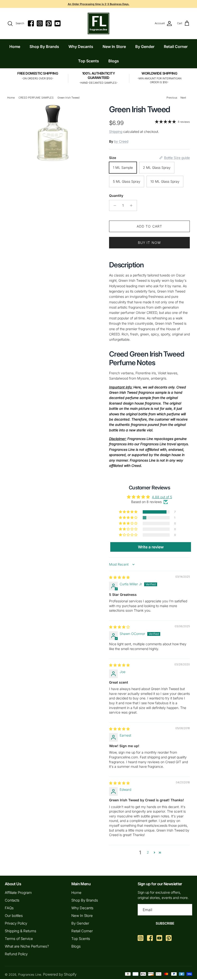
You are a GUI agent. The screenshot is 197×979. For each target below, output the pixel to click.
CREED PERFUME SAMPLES (36, 97)
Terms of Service (19, 938)
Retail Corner (176, 46)
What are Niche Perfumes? (27, 946)
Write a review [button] (151, 547)
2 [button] (148, 852)
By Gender (144, 46)
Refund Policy (16, 954)
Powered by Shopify (59, 974)
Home (14, 46)
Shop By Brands (44, 46)
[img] (119, 577)
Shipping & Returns (20, 931)
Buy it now (149, 242)
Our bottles (14, 915)
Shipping (115, 131)
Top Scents (88, 61)
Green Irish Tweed (68, 97)
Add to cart (149, 226)
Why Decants (80, 46)
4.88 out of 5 (162, 497)
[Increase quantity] (132, 205)
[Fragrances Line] (98, 23)
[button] (128, 512)
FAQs (9, 908)
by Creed (121, 141)
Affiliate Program (18, 892)
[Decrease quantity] (113, 205)
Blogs (113, 61)
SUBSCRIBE (165, 923)
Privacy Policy (16, 923)
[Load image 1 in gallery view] (53, 133)
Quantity (116, 195)
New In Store (114, 46)
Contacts (12, 900)
